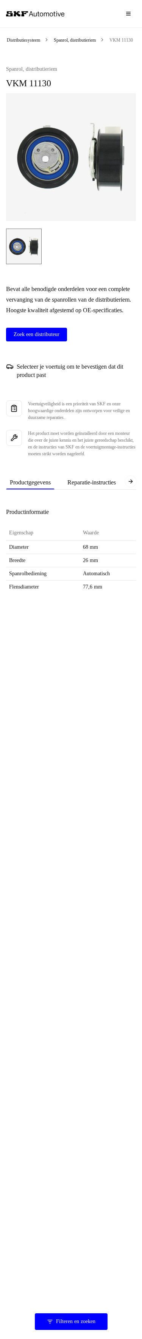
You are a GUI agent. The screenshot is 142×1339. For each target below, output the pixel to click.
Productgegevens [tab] (30, 482)
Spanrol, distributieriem (75, 40)
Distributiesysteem (23, 40)
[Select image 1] (24, 246)
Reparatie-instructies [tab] (91, 482)
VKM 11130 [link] (121, 40)
